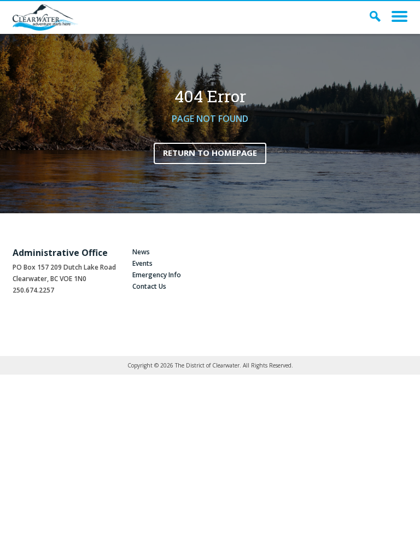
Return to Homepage (210, 152)
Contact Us (149, 286)
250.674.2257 (33, 290)
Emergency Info (156, 274)
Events (142, 263)
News (141, 251)
